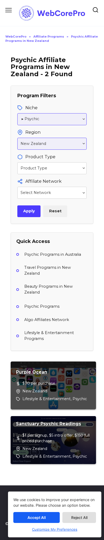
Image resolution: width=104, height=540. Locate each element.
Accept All (36, 517)
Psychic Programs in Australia (52, 254)
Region (33, 132)
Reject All (79, 517)
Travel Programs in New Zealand (47, 270)
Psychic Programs (41, 306)
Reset (55, 211)
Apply (29, 211)
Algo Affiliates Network (46, 319)
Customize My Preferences (54, 529)
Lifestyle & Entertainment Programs (49, 335)
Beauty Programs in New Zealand (48, 289)
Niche (31, 107)
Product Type (40, 156)
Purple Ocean (31, 372)
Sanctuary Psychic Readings (48, 423)
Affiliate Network (43, 181)
